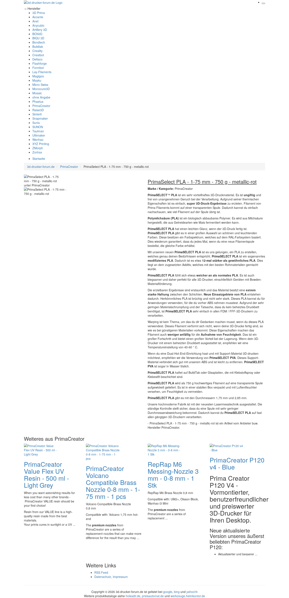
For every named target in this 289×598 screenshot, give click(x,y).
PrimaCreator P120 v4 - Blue (237, 463)
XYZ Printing (40, 144)
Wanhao (37, 139)
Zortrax (37, 152)
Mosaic (37, 93)
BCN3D (37, 34)
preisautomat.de (153, 596)
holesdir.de (133, 596)
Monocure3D (41, 89)
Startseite (38, 158)
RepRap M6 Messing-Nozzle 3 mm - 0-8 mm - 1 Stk (173, 475)
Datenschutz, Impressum (111, 577)
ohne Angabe (41, 97)
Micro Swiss (40, 84)
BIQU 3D (38, 38)
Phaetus (37, 101)
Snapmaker (40, 118)
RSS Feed (101, 572)
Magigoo (38, 76)
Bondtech (38, 42)
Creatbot (38, 55)
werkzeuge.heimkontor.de (188, 596)
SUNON (37, 127)
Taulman (38, 131)
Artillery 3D (39, 29)
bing (177, 592)
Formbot (38, 68)
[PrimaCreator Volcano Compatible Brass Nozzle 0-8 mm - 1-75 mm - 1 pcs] (103, 451)
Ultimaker (38, 135)
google (167, 592)
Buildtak (37, 46)
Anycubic (38, 25)
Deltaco (37, 59)
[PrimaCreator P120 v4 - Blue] (227, 447)
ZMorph (37, 148)
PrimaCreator (41, 106)
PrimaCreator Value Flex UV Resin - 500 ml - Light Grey (46, 475)
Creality (37, 51)
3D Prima (38, 13)
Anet (35, 21)
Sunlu (36, 122)
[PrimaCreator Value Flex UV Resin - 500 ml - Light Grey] (41, 449)
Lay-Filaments (41, 72)
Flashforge (39, 63)
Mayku (36, 80)
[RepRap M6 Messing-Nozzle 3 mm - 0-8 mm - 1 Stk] (165, 449)
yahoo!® (192, 592)
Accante (37, 17)
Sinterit (37, 114)
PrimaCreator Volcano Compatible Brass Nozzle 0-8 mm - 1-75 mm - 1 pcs (113, 482)
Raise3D (38, 110)
